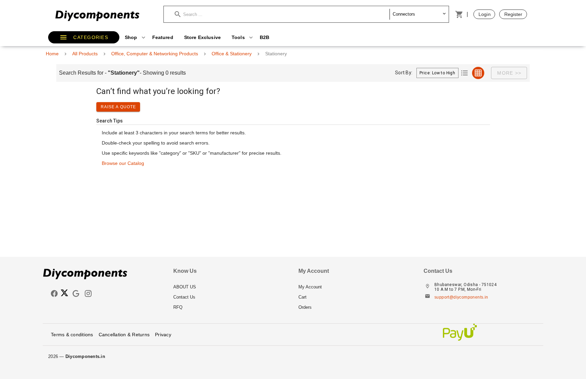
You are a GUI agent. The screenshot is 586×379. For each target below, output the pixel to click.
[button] (282, 14)
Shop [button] (132, 37)
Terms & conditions (72, 334)
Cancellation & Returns (124, 334)
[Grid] (478, 73)
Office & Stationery (232, 53)
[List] (464, 73)
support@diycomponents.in (461, 297)
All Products (85, 53)
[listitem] (230, 287)
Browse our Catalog (123, 163)
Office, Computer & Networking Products (154, 53)
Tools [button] (239, 37)
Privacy (163, 334)
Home (52, 53)
